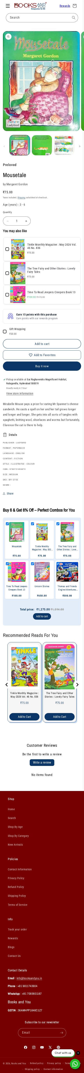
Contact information (53, 1069)
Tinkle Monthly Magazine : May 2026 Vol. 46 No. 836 (24, 694)
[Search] (73, 17)
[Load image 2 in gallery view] (42, 145)
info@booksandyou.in (29, 978)
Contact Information (20, 869)
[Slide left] (4, 146)
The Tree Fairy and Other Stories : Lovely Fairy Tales (60, 694)
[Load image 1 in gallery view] (20, 145)
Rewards (65, 6)
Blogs (11, 947)
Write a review (42, 762)
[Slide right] (79, 146)
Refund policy (36, 1063)
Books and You (18, 1063)
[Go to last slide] (7, 685)
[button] (8, 6)
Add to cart (42, 616)
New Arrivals (15, 844)
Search (12, 818)
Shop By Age (15, 826)
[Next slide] (77, 685)
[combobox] (42, 17)
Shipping (21, 197)
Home (11, 809)
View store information (19, 393)
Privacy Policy (16, 878)
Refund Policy (16, 887)
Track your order (17, 929)
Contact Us (14, 955)
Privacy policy (54, 1063)
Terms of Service (18, 904)
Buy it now (42, 366)
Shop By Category (18, 835)
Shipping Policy (17, 895)
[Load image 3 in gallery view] (64, 145)
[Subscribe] (61, 1032)
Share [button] (10, 493)
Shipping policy (32, 1069)
